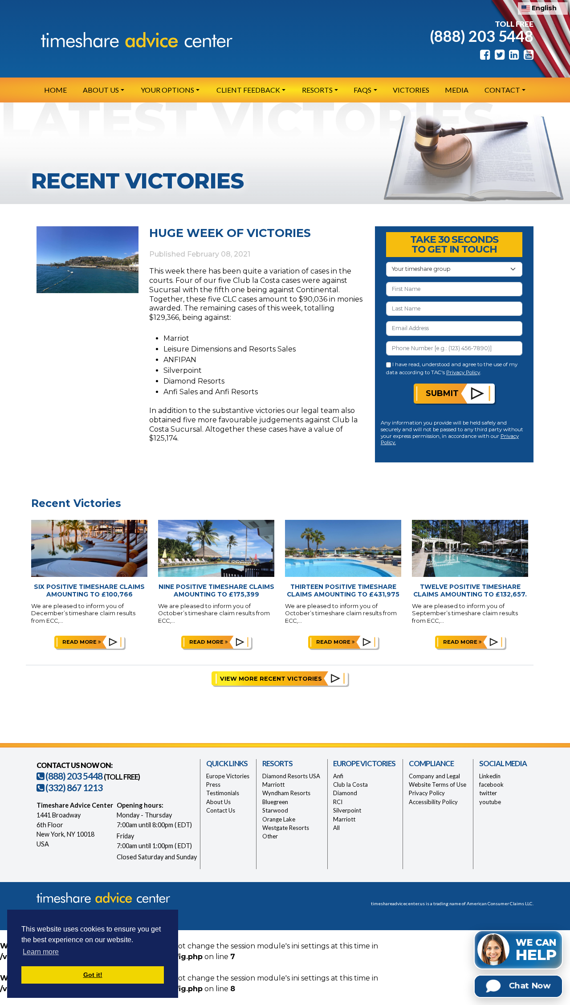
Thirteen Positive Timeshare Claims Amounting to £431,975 (343, 590)
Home (55, 90)
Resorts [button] (317, 90)
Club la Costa (350, 784)
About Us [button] (101, 90)
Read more (80, 642)
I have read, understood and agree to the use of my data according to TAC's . (452, 368)
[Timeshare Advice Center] (134, 39)
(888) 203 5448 (481, 36)
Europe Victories (227, 776)
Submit (442, 393)
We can (536, 950)
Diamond (345, 793)
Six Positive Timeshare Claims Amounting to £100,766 (89, 590)
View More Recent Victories (271, 678)
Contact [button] (502, 90)
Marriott (273, 784)
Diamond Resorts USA (291, 776)
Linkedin (490, 776)
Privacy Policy (463, 372)
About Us (218, 801)
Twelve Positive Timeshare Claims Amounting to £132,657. (470, 590)
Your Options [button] (167, 90)
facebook (491, 784)
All (336, 827)
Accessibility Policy (433, 801)
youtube (490, 801)
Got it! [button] (92, 974)
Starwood (275, 810)
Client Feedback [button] (248, 90)
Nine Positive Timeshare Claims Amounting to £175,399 (216, 590)
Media (456, 90)
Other (270, 836)
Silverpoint (347, 810)
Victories (411, 90)
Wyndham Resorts (286, 793)
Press (213, 784)
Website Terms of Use (437, 784)
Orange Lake (278, 819)
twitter (488, 793)
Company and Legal (434, 776)
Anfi (338, 776)
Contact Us (220, 810)
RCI (337, 801)
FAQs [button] (362, 90)
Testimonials (222, 793)
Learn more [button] (41, 952)
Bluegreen (275, 801)
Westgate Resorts (285, 827)
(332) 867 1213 (73, 787)
